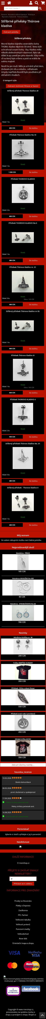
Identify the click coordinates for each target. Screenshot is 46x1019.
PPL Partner (23, 915)
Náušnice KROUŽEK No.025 (23, 578)
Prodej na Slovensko (23, 901)
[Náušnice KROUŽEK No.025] (23, 587)
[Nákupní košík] (43, 3)
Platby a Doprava (23, 905)
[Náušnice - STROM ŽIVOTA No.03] (23, 613)
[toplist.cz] (23, 847)
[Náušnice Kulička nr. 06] (23, 646)
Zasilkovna (23, 910)
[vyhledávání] (36, 3)
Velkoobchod (23, 934)
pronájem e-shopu (20, 1014)
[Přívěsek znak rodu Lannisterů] (23, 723)
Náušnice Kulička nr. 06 (23, 637)
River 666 (23, 938)
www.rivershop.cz (26, 1009)
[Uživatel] (31, 3)
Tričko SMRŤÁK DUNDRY (23, 663)
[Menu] (3, 3)
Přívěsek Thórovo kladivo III (22, 355)
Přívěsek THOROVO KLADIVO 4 (23, 399)
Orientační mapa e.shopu (23, 943)
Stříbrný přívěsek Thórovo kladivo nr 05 (22, 311)
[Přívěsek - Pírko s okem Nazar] (23, 697)
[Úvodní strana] (9, 3)
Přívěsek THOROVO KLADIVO (23, 179)
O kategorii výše (10, 80)
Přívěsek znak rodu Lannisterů (23, 714)
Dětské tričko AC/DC (23, 739)
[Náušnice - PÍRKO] (23, 562)
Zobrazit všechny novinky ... (23, 765)
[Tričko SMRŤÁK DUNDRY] (23, 672)
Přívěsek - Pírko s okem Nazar (23, 688)
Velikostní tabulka (23, 919)
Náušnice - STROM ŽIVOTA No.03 (23, 604)
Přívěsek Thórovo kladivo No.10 (22, 135)
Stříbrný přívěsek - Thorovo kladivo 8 (22, 487)
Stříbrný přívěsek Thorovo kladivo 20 (22, 91)
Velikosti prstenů (23, 924)
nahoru (42, 1015)
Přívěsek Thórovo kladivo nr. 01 (22, 267)
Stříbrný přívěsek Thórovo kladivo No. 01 (23, 443)
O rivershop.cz (23, 863)
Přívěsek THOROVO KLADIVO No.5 (23, 223)
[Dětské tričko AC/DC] (23, 748)
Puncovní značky (23, 929)
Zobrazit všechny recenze (11, 822)
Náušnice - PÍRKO (23, 553)
